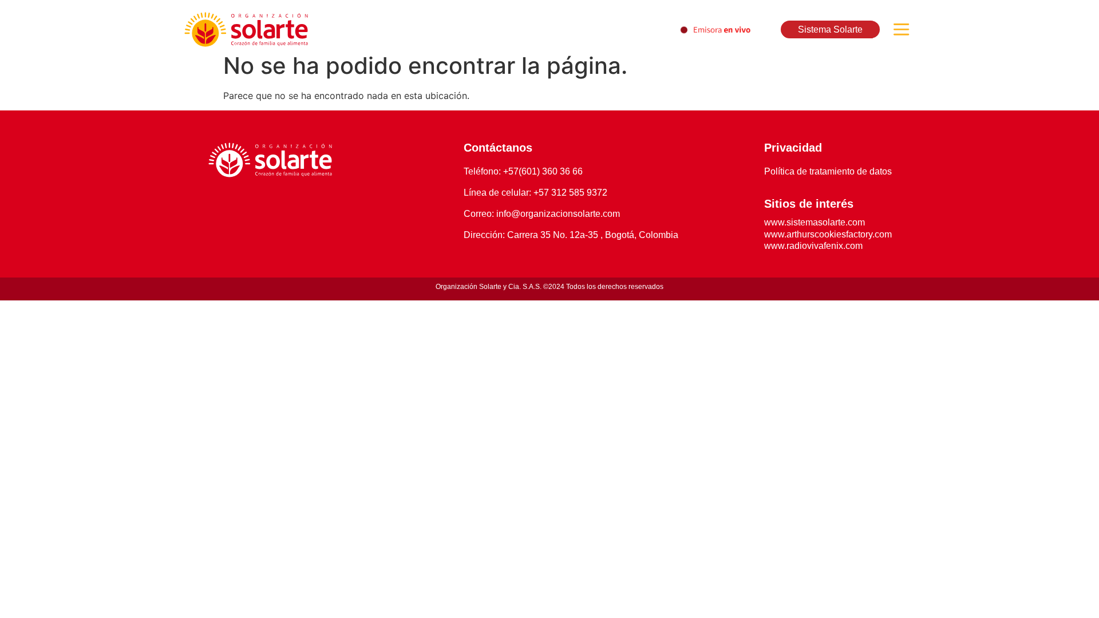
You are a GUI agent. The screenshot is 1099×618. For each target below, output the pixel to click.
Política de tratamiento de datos (828, 171)
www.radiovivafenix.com (813, 246)
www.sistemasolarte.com (814, 222)
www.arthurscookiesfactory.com (828, 234)
